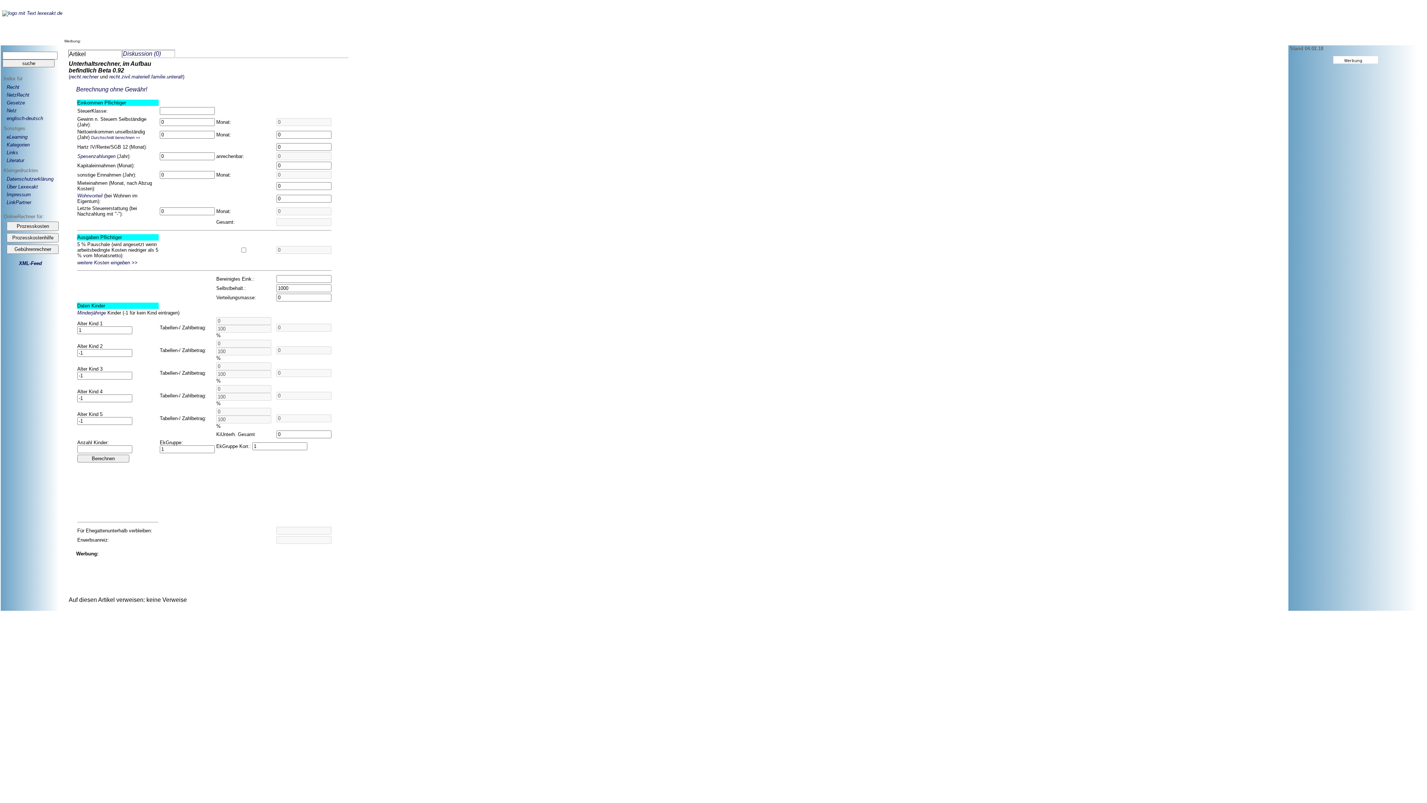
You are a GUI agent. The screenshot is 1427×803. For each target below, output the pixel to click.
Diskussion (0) (142, 54)
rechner (90, 77)
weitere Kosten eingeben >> (107, 262)
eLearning (17, 137)
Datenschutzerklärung (30, 179)
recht (75, 77)
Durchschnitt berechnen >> (115, 137)
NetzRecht (18, 95)
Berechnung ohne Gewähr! (111, 89)
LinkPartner (19, 202)
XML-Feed (30, 263)
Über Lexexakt (22, 187)
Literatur (15, 160)
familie (158, 77)
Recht (13, 87)
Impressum (19, 194)
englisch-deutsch (25, 118)
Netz (12, 110)
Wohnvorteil (90, 196)
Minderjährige (91, 313)
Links (12, 152)
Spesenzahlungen (96, 156)
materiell (141, 77)
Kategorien (18, 145)
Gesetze (16, 103)
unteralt (175, 77)
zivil (126, 77)
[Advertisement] (218, 25)
